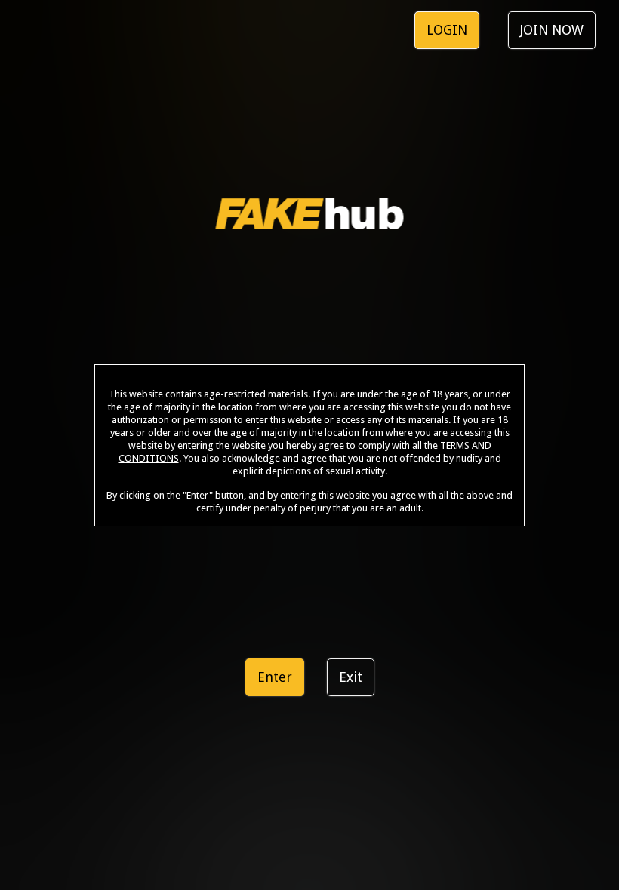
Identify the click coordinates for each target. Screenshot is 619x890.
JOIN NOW (552, 30)
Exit (350, 677)
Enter (274, 677)
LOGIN (447, 30)
